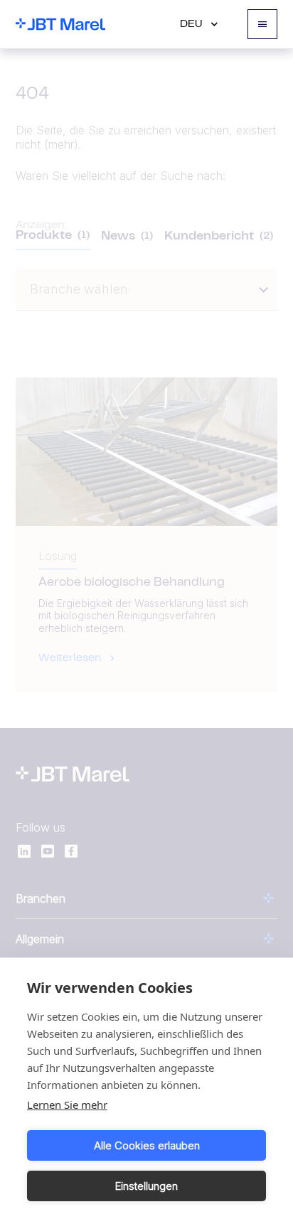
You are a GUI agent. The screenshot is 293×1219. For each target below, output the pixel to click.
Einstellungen (146, 1186)
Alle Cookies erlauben (147, 1145)
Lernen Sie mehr (67, 1104)
